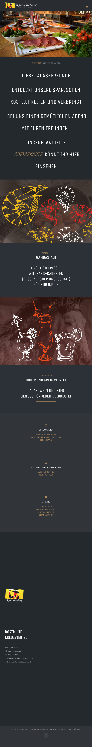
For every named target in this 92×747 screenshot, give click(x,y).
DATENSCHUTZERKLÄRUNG (70, 729)
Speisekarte (29, 154)
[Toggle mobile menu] (87, 7)
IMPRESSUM (54, 729)
